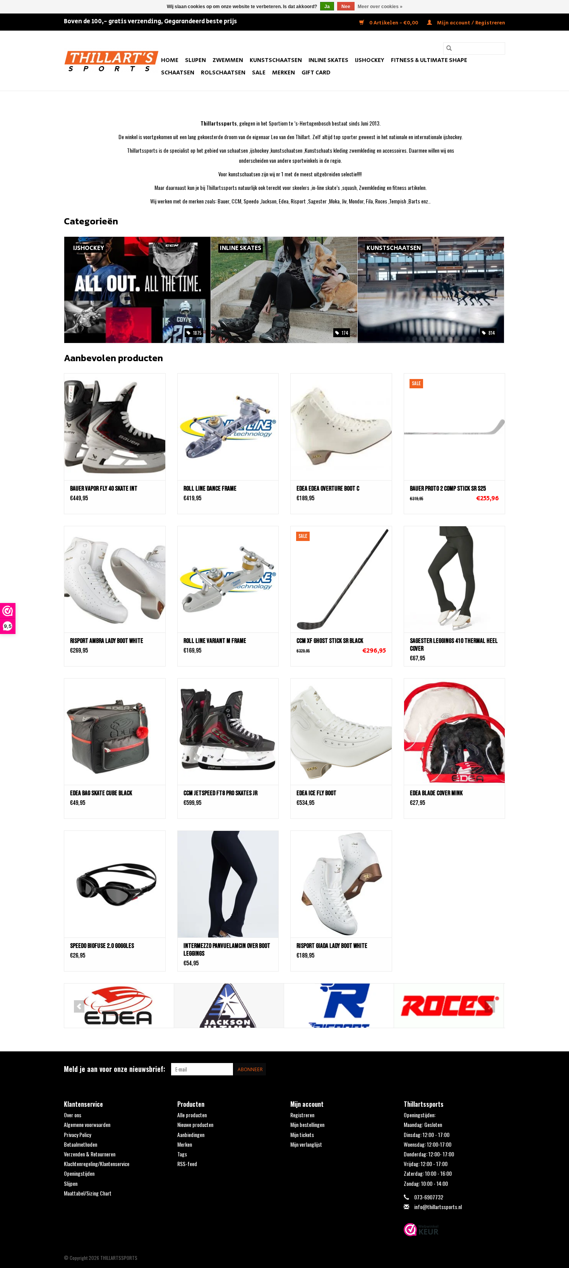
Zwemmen (228, 60)
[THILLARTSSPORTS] (111, 60)
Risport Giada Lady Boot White (331, 946)
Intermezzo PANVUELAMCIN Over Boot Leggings (226, 950)
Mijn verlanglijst (306, 1144)
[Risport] (339, 1006)
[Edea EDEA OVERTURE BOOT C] (341, 426)
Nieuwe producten (195, 1124)
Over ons (72, 1115)
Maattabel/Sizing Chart (87, 1193)
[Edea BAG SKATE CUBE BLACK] (115, 731)
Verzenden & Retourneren (89, 1154)
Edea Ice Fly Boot (316, 793)
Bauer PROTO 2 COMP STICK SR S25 (448, 489)
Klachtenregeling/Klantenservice (96, 1163)
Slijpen (195, 60)
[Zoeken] (449, 48)
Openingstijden (79, 1173)
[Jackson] (229, 1006)
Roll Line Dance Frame (210, 489)
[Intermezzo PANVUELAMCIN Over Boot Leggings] (228, 883)
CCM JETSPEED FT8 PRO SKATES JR (220, 793)
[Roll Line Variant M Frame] (228, 579)
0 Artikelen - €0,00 (393, 23)
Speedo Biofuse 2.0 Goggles (102, 946)
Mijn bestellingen (307, 1124)
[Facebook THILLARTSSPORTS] (485, 1069)
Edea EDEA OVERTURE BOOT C (327, 489)
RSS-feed (187, 1163)
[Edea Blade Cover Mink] (455, 731)
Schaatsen (177, 73)
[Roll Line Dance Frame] (228, 426)
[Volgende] (490, 1006)
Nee (345, 6)
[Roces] (449, 1006)
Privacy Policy (77, 1134)
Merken (283, 73)
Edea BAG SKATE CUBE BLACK (101, 793)
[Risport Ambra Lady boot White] (115, 579)
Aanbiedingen (190, 1134)
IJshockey (369, 60)
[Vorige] (79, 1006)
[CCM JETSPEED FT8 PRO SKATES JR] (228, 731)
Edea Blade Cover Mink (436, 793)
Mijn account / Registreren (470, 23)
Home (169, 60)
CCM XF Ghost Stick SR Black (329, 641)
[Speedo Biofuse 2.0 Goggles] (115, 883)
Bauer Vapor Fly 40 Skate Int (103, 489)
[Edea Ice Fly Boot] (341, 731)
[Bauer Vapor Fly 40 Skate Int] (115, 426)
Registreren (302, 1115)
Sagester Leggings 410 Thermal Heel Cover (454, 645)
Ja (327, 6)
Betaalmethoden (80, 1144)
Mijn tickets (302, 1134)
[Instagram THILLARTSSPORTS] (499, 1069)
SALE (259, 73)
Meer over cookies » (380, 6)
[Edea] (119, 1006)
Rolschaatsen (223, 73)
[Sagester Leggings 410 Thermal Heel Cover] (455, 579)
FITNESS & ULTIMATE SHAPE (429, 60)
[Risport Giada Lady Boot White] (341, 883)
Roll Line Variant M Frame (214, 641)
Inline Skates (328, 60)
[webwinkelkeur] (455, 1229)
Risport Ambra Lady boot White (106, 641)
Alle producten (192, 1115)
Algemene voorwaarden (87, 1124)
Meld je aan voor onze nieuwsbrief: (114, 1069)
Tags (182, 1154)
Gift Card (316, 73)
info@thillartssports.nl (438, 1207)
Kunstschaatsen (276, 60)
